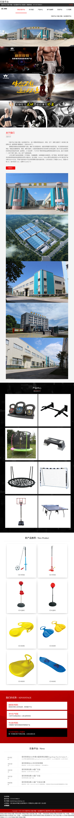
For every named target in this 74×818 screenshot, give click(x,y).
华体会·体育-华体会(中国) (7, 813)
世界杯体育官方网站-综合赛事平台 (42, 815)
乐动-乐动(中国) (57, 815)
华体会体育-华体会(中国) (22, 813)
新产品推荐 (50, 9)
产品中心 (40, 9)
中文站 (71, 4)
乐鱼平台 (4, 2)
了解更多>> (10, 168)
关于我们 (31, 9)
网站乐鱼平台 (21, 9)
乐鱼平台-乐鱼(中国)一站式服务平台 (61, 16)
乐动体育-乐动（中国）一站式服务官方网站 (20, 815)
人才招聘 (68, 9)
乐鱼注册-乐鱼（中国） (35, 813)
